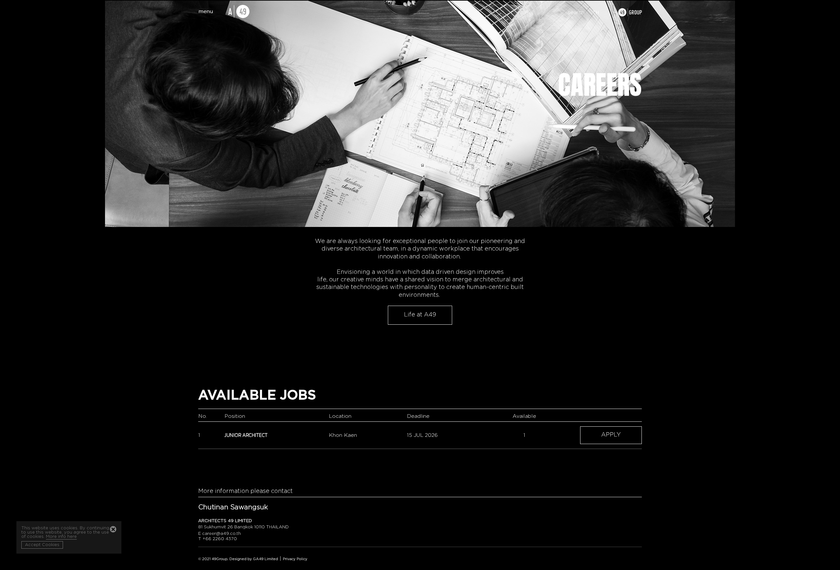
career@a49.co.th (221, 534)
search (576, 12)
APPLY (611, 435)
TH (596, 12)
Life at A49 (420, 315)
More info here (61, 537)
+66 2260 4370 (219, 539)
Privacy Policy (295, 559)
